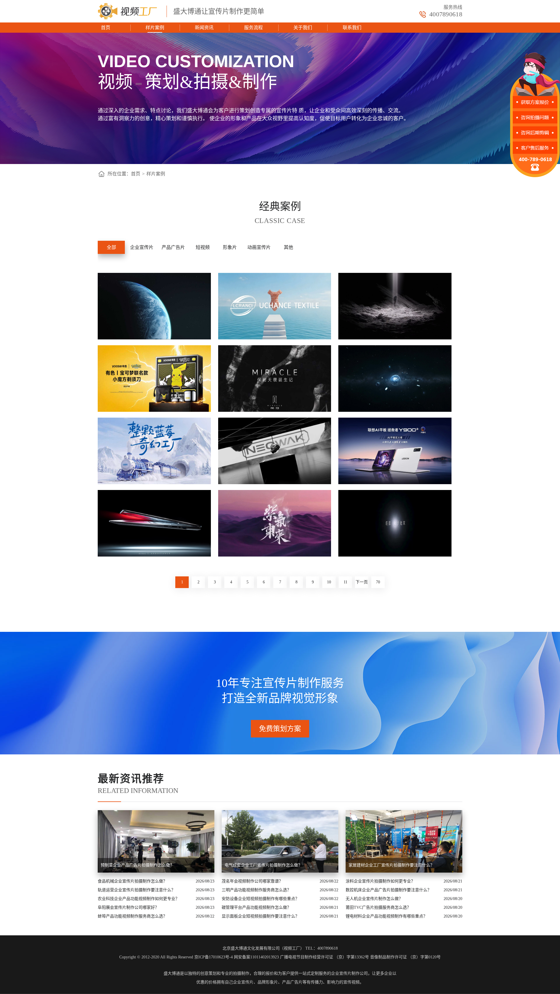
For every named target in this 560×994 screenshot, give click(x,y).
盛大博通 (172, 973)
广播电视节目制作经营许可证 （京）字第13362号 (324, 957)
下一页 (362, 582)
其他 (288, 247)
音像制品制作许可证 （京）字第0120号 (405, 957)
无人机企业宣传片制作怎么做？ (374, 899)
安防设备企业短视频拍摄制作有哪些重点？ (260, 899)
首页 (105, 27)
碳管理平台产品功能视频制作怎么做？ (256, 907)
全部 (111, 247)
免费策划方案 (280, 729)
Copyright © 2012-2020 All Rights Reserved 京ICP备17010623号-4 (176, 957)
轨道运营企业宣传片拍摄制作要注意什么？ (136, 890)
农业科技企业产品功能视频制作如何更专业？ (138, 899)
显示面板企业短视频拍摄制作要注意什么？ (260, 916)
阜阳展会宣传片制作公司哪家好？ (128, 907)
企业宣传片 (141, 247)
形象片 (230, 247)
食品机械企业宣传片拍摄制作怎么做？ (132, 881)
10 (329, 582)
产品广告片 (173, 247)
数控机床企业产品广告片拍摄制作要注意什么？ (388, 890)
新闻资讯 (204, 27)
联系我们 (352, 27)
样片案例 (155, 27)
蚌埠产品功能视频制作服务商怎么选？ (132, 916)
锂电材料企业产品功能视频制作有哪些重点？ (386, 916)
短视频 (203, 247)
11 (345, 582)
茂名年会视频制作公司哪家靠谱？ (252, 881)
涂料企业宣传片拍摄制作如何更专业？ (380, 881)
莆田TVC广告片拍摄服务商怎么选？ (378, 907)
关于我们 (302, 27)
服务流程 (253, 27)
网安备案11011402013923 (256, 957)
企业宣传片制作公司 (349, 973)
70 (378, 582)
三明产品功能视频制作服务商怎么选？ (256, 890)
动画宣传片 (259, 247)
